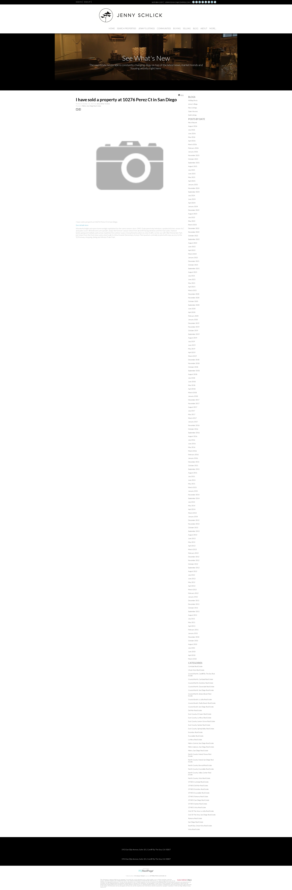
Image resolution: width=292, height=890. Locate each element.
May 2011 (191, 622)
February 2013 (193, 553)
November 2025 (193, 155)
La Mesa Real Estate (195, 740)
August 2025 (192, 166)
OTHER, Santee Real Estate (197, 804)
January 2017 (193, 422)
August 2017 (192, 407)
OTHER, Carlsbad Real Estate (198, 782)
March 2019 (192, 356)
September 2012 (193, 568)
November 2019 (193, 327)
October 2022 (193, 236)
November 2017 (193, 403)
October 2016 (193, 429)
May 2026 (191, 137)
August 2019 (192, 338)
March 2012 (192, 589)
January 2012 (193, 597)
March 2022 (192, 254)
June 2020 (192, 309)
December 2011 (193, 600)
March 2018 (192, 392)
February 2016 (193, 454)
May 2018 (191, 385)
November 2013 (193, 524)
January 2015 (193, 491)
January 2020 (193, 319)
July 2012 (191, 575)
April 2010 (191, 655)
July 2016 (191, 440)
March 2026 (192, 144)
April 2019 (191, 352)
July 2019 (191, 341)
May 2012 (191, 582)
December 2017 (193, 400)
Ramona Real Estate (195, 818)
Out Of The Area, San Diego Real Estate (202, 815)
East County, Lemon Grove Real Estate (201, 721)
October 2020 (193, 301)
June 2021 (192, 279)
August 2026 (192, 126)
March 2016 (192, 451)
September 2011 (193, 611)
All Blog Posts (193, 100)
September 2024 (193, 192)
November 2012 (193, 560)
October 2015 (193, 465)
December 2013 (193, 520)
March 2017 (192, 418)
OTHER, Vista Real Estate (197, 807)
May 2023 (191, 221)
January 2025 (193, 185)
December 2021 (193, 261)
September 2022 (193, 239)
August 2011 (192, 615)
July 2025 (191, 170)
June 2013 (192, 538)
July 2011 (191, 619)
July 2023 (191, 217)
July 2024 (191, 195)
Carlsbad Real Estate (195, 666)
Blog (195, 28)
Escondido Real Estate (195, 736)
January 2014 (193, 517)
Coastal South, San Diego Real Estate (201, 707)
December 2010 (193, 637)
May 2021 (191, 283)
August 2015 (192, 473)
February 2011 (193, 630)
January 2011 (193, 633)
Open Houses (193, 111)
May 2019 (191, 349)
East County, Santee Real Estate (199, 725)
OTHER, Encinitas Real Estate (198, 789)
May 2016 (191, 447)
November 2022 (193, 232)
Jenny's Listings (146, 28)
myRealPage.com (146, 871)
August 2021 (192, 272)
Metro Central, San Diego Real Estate (201, 743)
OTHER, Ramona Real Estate (198, 796)
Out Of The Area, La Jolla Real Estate (201, 811)
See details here (82, 225)
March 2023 (192, 225)
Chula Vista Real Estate (196, 670)
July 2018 (191, 378)
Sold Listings (192, 115)
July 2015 (191, 476)
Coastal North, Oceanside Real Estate (201, 687)
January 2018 (193, 396)
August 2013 (192, 535)
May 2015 (191, 484)
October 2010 (193, 641)
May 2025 (191, 177)
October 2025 (193, 159)
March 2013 (192, 549)
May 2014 (191, 506)
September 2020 (193, 305)
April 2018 (191, 389)
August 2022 (192, 243)
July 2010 (191, 648)
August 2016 (192, 436)
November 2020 (193, 298)
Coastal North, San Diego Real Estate (201, 690)
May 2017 (191, 414)
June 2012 (192, 579)
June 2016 (192, 444)
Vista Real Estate (194, 829)
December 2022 (193, 228)
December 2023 (193, 210)
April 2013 (191, 546)
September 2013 (193, 531)
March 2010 (192, 659)
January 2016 (193, 458)
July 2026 (191, 130)
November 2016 (193, 425)
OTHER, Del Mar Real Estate (198, 785)
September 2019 (193, 334)
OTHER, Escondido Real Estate (198, 793)
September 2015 (193, 469)
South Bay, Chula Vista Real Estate (200, 826)
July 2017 (191, 411)
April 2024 (191, 203)
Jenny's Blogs (193, 104)
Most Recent (192, 122)
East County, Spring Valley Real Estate (201, 729)
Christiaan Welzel (139, 876)
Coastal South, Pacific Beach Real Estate (202, 703)
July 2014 (191, 502)
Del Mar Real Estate (195, 710)
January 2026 (193, 152)
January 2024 (193, 206)
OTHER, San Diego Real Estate (198, 800)
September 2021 (193, 268)
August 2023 (192, 214)
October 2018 (193, 367)
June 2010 (192, 652)
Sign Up (87, 2)
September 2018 (193, 371)
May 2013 (191, 542)
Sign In (79, 2)
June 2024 (192, 199)
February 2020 (193, 316)
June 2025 (192, 174)
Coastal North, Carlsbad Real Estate (200, 679)
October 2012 (193, 564)
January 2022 (193, 257)
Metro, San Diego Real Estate (91, 106)
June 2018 (192, 382)
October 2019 (193, 330)
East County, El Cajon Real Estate (199, 714)
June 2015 (192, 480)
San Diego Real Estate (195, 822)
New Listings (192, 108)
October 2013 (193, 527)
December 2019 (193, 323)
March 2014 (192, 513)
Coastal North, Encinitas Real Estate (200, 683)
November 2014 (193, 495)
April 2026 (191, 141)
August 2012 (192, 571)
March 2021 (192, 290)
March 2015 (192, 487)
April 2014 (191, 509)
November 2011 (193, 604)
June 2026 (192, 133)
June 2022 (192, 247)
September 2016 (193, 433)
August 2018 (192, 374)
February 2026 (193, 148)
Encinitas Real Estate (195, 732)
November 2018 (193, 363)
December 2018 (193, 360)
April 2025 (191, 181)
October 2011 (193, 608)
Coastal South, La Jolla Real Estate (200, 699)
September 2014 (193, 498)
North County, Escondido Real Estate (201, 769)
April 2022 (191, 250)
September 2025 (193, 163)
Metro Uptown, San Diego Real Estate (201, 747)
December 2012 (193, 557)
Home (112, 28)
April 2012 (191, 586)
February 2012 (193, 593)
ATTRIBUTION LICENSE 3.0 (158, 876)
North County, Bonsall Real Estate (200, 765)
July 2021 (191, 276)
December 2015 (193, 462)
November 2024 (193, 188)
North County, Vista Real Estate (199, 778)
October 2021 (193, 265)
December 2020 (193, 294)
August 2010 (192, 644)
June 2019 (192, 345)
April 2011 (191, 626)
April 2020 (191, 312)
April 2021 (191, 287)
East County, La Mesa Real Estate (199, 718)
